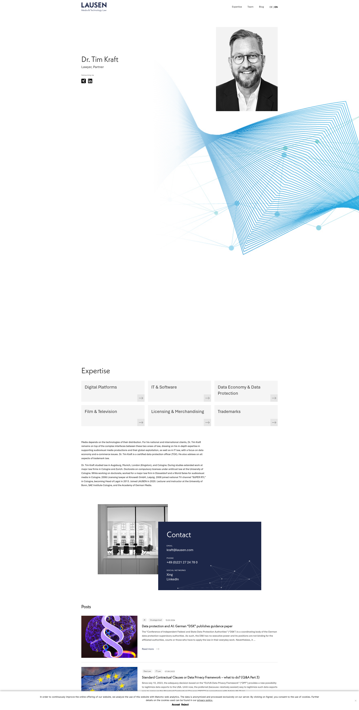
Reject (185, 704)
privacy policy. (205, 700)
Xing (170, 574)
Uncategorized (156, 620)
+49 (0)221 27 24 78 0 (182, 562)
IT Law (158, 671)
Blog (261, 6)
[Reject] (355, 700)
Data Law (147, 671)
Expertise (237, 6)
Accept (176, 704)
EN (276, 7)
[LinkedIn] (90, 81)
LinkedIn (173, 579)
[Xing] (83, 81)
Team (250, 6)
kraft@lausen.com (180, 550)
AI (144, 620)
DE (271, 7)
